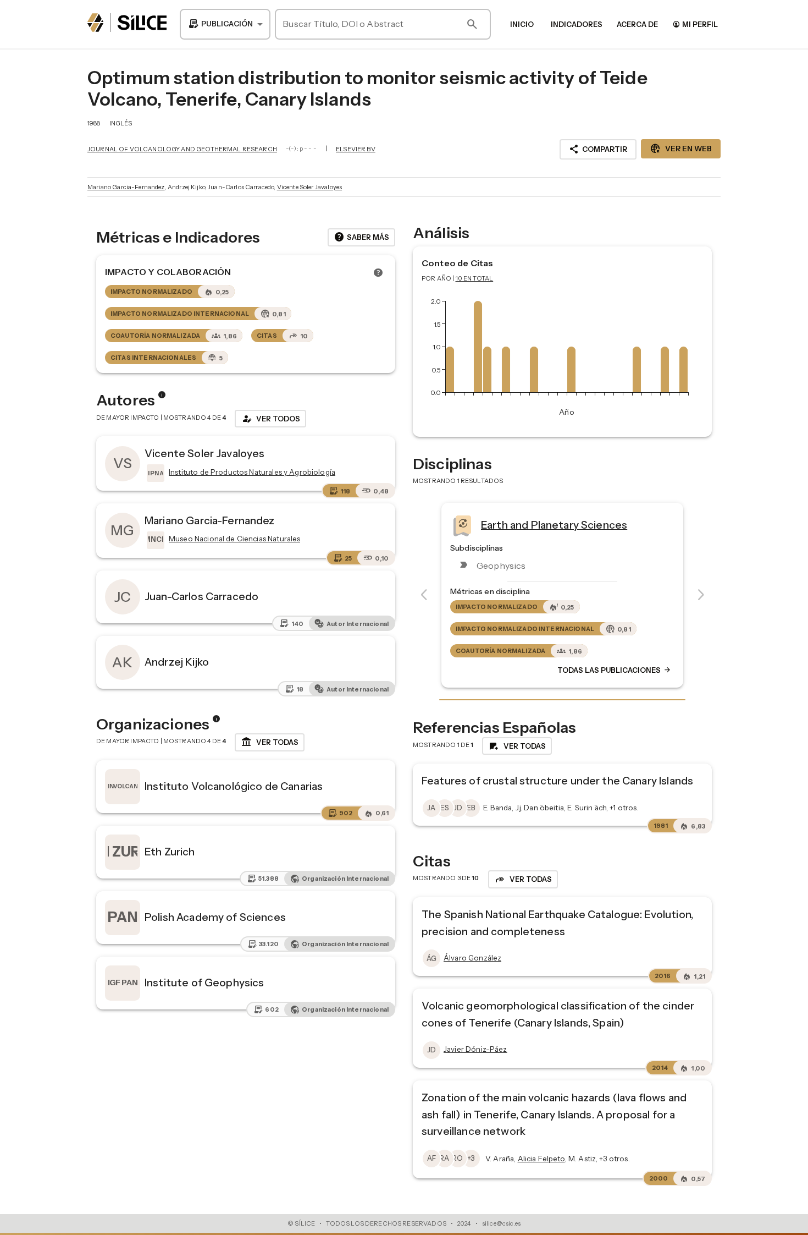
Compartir (598, 149)
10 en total (475, 278)
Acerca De (637, 24)
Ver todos (270, 418)
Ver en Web (681, 148)
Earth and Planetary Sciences (554, 524)
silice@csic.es (501, 1223)
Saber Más (361, 237)
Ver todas (269, 742)
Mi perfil (695, 24)
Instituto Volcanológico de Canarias (234, 786)
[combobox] (225, 24)
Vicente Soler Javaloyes (309, 187)
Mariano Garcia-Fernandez (126, 187)
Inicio (522, 24)
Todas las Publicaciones (614, 670)
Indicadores (576, 24)
